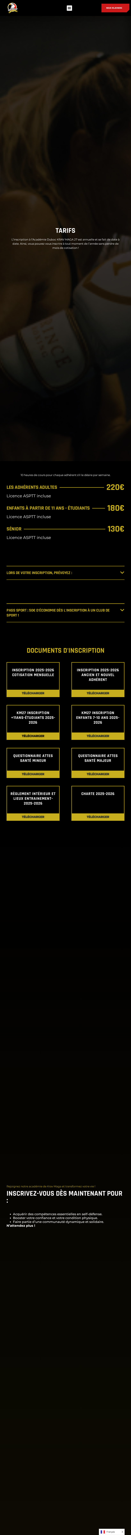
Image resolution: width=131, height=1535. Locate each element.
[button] (69, 8)
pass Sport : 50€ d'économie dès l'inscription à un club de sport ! (58, 613)
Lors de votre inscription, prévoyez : (39, 572)
